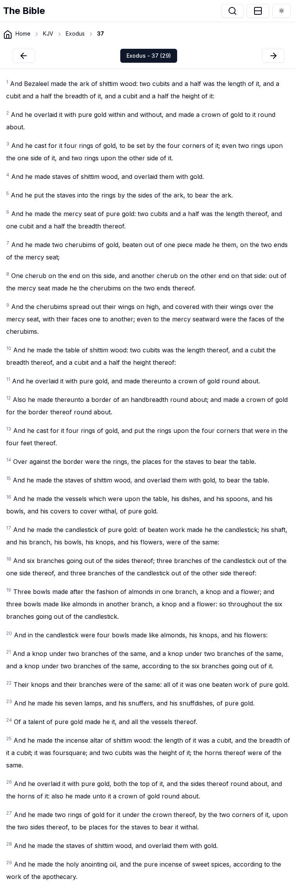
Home (23, 33)
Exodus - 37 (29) (148, 55)
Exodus (75, 33)
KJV (48, 33)
